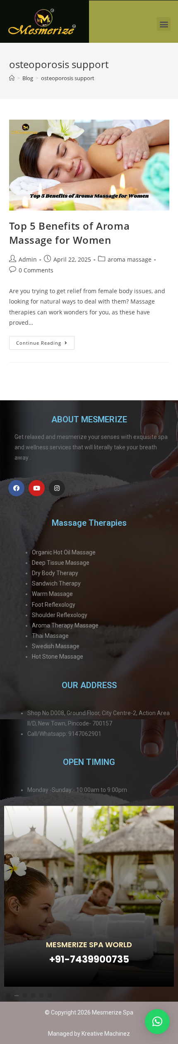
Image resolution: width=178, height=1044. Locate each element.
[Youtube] (37, 488)
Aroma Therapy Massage (65, 625)
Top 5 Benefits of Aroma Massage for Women (69, 233)
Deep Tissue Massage (60, 562)
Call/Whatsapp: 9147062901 (64, 733)
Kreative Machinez (106, 1033)
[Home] (11, 78)
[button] (164, 24)
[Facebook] (16, 488)
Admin (28, 259)
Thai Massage (50, 635)
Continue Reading (45, 341)
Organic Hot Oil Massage (64, 552)
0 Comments (36, 270)
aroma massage (130, 259)
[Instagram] (57, 488)
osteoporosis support (67, 78)
